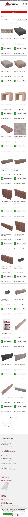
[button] (12, 51)
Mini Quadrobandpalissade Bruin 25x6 (6, 267)
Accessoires (3, 500)
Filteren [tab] (14, 12)
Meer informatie (22, 511)
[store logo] (10, 4)
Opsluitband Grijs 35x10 (19, 397)
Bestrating (3, 495)
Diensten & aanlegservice (6, 503)
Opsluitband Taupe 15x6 (19, 332)
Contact (2, 476)
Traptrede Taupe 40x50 (19, 71)
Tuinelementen (4, 498)
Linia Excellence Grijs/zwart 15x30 (5, 300)
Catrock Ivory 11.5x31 (6, 38)
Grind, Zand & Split (5, 499)
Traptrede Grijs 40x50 (6, 71)
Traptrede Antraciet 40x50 (20, 38)
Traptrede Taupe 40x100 (6, 136)
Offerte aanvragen (5, 477)
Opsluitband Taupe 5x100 (7, 397)
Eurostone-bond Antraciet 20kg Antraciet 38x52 (7, 332)
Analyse (15, 515)
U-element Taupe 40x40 (19, 104)
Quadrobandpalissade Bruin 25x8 (6, 235)
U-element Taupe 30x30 (6, 104)
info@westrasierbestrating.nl (8, 451)
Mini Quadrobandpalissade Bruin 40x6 (19, 235)
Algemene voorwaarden (6, 480)
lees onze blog (15, 505)
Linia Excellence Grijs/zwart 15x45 (18, 267)
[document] (14, 512)
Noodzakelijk (9, 515)
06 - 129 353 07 (5, 450)
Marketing (20, 515)
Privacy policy (4, 479)
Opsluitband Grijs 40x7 (19, 364)
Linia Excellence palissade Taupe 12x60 (6, 169)
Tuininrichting (4, 502)
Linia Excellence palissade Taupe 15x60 (20, 169)
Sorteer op (15, 19)
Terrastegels (3, 496)
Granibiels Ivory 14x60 (19, 299)
